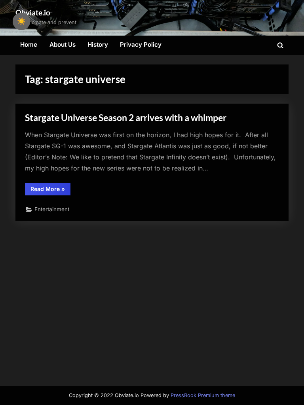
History (97, 44)
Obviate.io (32, 12)
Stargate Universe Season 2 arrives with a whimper (125, 117)
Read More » (50, 190)
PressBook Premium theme (203, 395)
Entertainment (51, 209)
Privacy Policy (141, 44)
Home (28, 44)
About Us (62, 44)
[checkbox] (21, 21)
